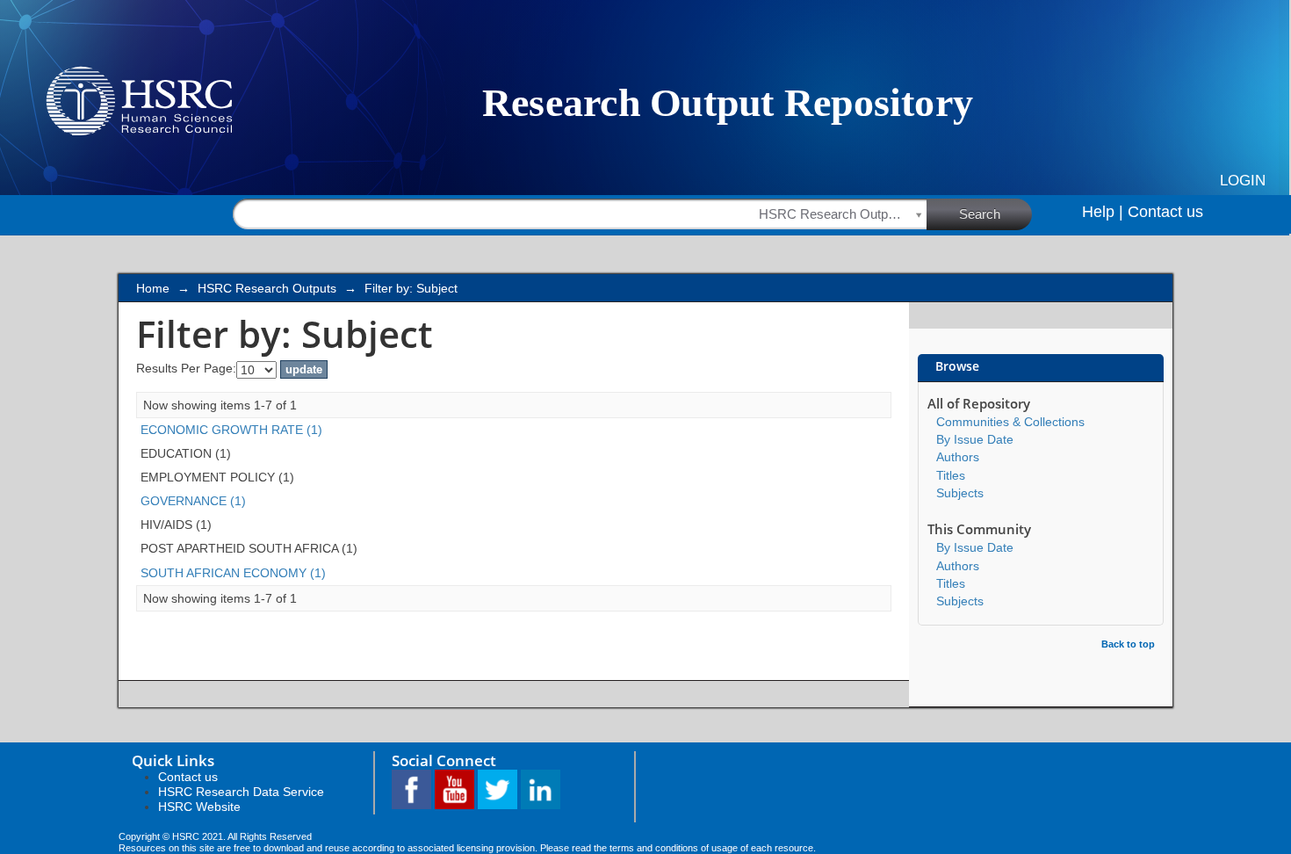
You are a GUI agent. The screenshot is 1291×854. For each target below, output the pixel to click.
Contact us (1165, 212)
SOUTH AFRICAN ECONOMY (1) (233, 573)
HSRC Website (199, 807)
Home (152, 288)
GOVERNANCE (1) (193, 501)
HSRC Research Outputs (267, 288)
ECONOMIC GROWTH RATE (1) (231, 430)
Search (979, 213)
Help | (1102, 212)
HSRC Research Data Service (241, 792)
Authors (957, 457)
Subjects (960, 493)
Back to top (1128, 644)
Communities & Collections (1010, 422)
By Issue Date (974, 439)
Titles (950, 475)
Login (1243, 180)
